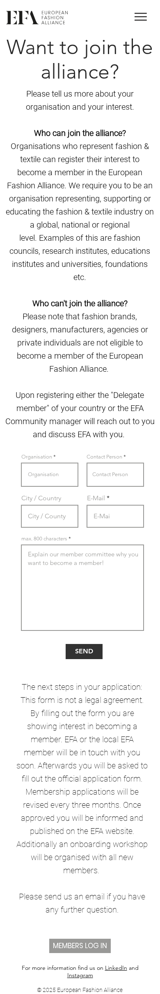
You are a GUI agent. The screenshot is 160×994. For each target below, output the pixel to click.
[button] (141, 17)
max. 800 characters (44, 538)
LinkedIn (116, 967)
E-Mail (96, 498)
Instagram (80, 975)
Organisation (36, 456)
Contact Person (104, 456)
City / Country (41, 498)
